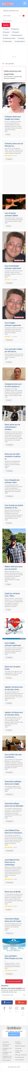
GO (24, 9)
